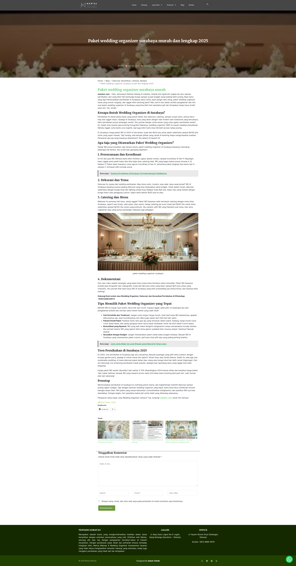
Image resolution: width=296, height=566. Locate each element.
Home (134, 5)
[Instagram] (212, 561)
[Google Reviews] (216, 561)
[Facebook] (207, 561)
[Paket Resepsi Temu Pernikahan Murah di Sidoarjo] (147, 430)
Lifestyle (166, 66)
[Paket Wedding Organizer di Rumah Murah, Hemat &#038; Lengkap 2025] (181, 430)
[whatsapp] (202, 561)
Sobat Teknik (154, 561)
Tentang (144, 5)
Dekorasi (147, 66)
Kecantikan (157, 66)
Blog (182, 5)
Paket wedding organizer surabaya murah (132, 90)
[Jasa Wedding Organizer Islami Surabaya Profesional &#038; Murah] (113, 430)
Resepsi (174, 66)
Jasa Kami (156, 5)
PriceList (170, 5)
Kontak (191, 5)
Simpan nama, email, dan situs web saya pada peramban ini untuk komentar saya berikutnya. (142, 501)
